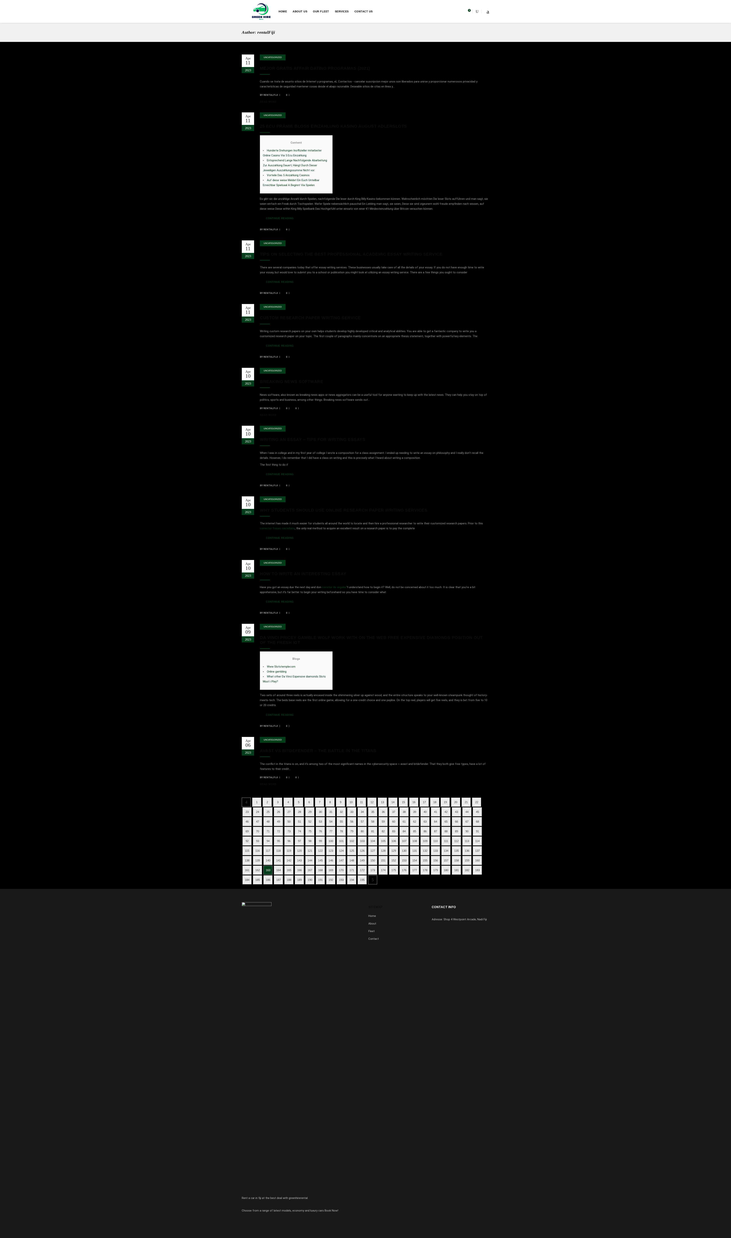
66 (456, 821)
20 (455, 802)
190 (310, 879)
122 (320, 850)
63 (425, 821)
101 (341, 841)
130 (404, 850)
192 (331, 879)
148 (352, 860)
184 (247, 879)
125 (352, 850)
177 (414, 870)
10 (351, 802)
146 (331, 860)
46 (247, 821)
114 (477, 841)
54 (330, 821)
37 (393, 811)
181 (456, 870)
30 (320, 811)
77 (330, 831)
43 (456, 811)
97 (299, 841)
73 (288, 831)
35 (372, 811)
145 (320, 860)
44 (466, 811)
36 (383, 811)
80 (362, 831)
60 (393, 821)
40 (425, 811)
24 (257, 811)
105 (383, 841)
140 (268, 860)
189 (299, 879)
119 (289, 850)
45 (477, 811)
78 (341, 831)
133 (435, 850)
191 (320, 879)
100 (331, 841)
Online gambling (276, 671)
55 (341, 821)
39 (414, 811)
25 (268, 811)
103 (362, 841)
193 (341, 879)
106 (393, 841)
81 (372, 831)
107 (404, 841)
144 (310, 860)
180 (446, 870)
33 (351, 811)
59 (383, 821)
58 (372, 821)
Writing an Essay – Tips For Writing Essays (312, 439)
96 (288, 841)
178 (425, 870)
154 (414, 860)
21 (466, 802)
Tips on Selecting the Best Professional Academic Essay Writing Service (351, 254)
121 (310, 850)
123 (331, 850)
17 (424, 802)
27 (288, 811)
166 (299, 870)
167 (310, 870)
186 (268, 879)
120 (299, 850)
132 (425, 850)
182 (467, 870)
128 (383, 850)
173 (372, 870)
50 (288, 821)
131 (414, 850)
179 (435, 870)
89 (456, 831)
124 (341, 850)
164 (278, 870)
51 (299, 821)
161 (247, 870)
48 (268, 821)
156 (435, 860)
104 (372, 841)
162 (257, 870)
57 (362, 821)
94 (268, 841)
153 (404, 860)
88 (446, 831)
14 (392, 802)
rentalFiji (270, 95)
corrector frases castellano (277, 528)
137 (477, 850)
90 (466, 831)
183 (477, 870)
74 (299, 831)
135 (456, 850)
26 (278, 811)
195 (362, 879)
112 (456, 841)
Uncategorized (273, 57)
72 (278, 831)
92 (247, 841)
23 (247, 811)
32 (341, 811)
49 (278, 821)
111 (446, 841)
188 (289, 879)
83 (393, 831)
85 (414, 831)
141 (278, 860)
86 (425, 831)
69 (247, 831)
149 (362, 860)
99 (320, 841)
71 (268, 831)
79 (351, 831)
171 (352, 870)
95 (278, 841)
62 (414, 821)
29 (309, 811)
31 (330, 811)
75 (309, 831)
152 (393, 860)
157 (446, 860)
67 (466, 821)
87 (435, 831)
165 (289, 870)
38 (404, 811)
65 (446, 821)
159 (467, 860)
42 (446, 811)
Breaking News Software (291, 381)
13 (382, 802)
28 (299, 811)
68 (477, 821)
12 (371, 802)
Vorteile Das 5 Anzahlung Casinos (288, 175)
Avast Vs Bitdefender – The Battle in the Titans (318, 750)
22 (476, 802)
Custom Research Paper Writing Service (310, 317)
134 (446, 850)
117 (268, 850)
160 (477, 860)
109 (425, 841)
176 (404, 870)
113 (467, 841)
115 (247, 850)
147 (341, 860)
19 (445, 802)
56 (351, 821)
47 (257, 821)
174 (383, 870)
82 (383, 831)
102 (352, 841)
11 (361, 802)
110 (435, 841)
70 (257, 831)
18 (434, 802)
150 (372, 860)
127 (372, 850)
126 (362, 850)
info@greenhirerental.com (453, 940)
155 (425, 860)
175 (393, 870)
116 (257, 850)
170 (341, 870)
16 (413, 802)
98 (309, 841)
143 (299, 860)
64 (435, 821)
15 (403, 802)
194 (352, 879)
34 (362, 811)
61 (404, 821)
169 (331, 870)
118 (278, 850)
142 (289, 860)
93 (257, 841)
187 (278, 879)
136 (467, 850)
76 (320, 831)
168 (320, 870)
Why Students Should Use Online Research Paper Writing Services (343, 510)
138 (247, 860)
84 (404, 831)
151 (383, 860)
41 (435, 811)
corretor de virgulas (334, 587)
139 (257, 860)
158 (456, 860)
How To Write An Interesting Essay (303, 573)
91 (477, 831)
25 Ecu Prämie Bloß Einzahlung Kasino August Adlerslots (333, 126)
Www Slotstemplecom (281, 666)
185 (257, 879)
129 (393, 850)
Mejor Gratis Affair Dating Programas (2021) (315, 68)
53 (320, 821)
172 (362, 870)
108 (414, 841)
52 (309, 821)
